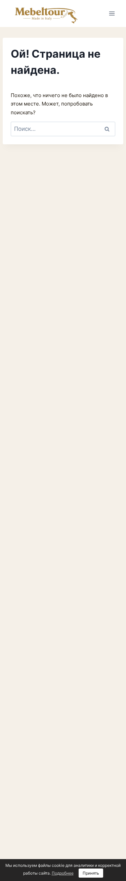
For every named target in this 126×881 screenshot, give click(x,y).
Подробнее (63, 873)
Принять (91, 873)
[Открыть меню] (112, 13)
